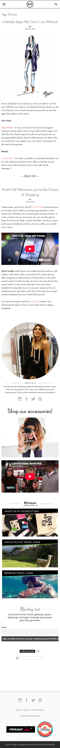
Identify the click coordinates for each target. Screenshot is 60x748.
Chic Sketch (7, 128)
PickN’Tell (37, 207)
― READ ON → (30, 176)
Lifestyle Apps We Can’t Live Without (30, 22)
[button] (56, 4)
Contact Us (26, 710)
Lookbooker (7, 158)
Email (3, 627)
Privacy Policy (38, 710)
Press (18, 710)
